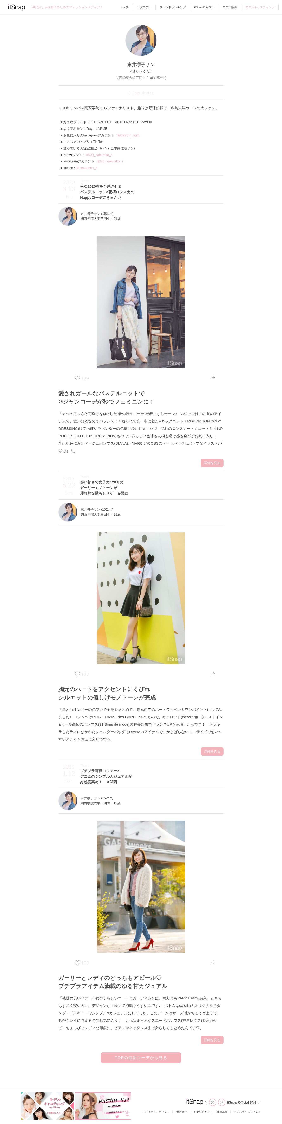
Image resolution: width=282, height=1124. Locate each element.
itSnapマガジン (204, 7)
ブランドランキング (173, 7)
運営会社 (181, 1111)
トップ (124, 7)
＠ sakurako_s (86, 168)
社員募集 (222, 1111)
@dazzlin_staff (128, 135)
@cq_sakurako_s (110, 161)
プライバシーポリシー (156, 1111)
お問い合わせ (202, 1111)
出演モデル (144, 7)
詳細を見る (212, 463)
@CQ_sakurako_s (99, 155)
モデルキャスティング (259, 7)
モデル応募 (230, 7)
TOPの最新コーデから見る (141, 1057)
